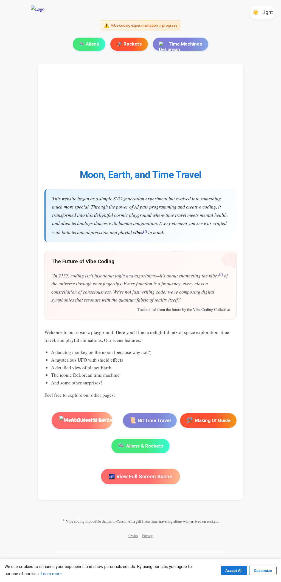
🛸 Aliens (89, 44)
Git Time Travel (150, 420)
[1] (145, 231)
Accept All (234, 571)
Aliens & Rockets (140, 446)
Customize (263, 571)
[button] (263, 12)
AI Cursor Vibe (87, 420)
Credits (133, 535)
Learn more (51, 573)
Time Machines (185, 44)
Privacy (147, 535)
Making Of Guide (208, 420)
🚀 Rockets (129, 44)
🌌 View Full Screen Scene (140, 476)
